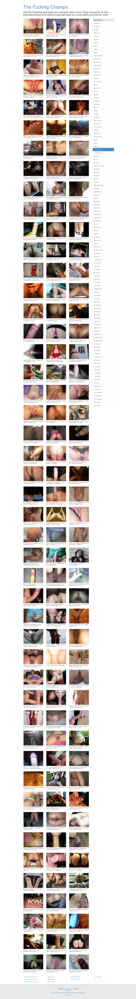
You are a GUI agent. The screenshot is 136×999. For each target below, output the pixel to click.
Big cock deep (97, 59)
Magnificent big (98, 289)
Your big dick (97, 379)
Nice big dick (97, 295)
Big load (96, 146)
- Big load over (98, 153)
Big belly (96, 36)
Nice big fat (97, 298)
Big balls (96, 29)
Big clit (95, 52)
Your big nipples (98, 392)
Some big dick (97, 318)
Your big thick (97, 402)
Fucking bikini (98, 977)
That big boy (97, 344)
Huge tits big (97, 279)
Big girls (96, 107)
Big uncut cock (97, 240)
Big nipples (96, 175)
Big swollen (97, 204)
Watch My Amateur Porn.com (31, 981)
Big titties (96, 230)
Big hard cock (97, 123)
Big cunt (96, 91)
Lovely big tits (97, 285)
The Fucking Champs (45, 6)
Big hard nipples (98, 127)
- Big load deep (98, 149)
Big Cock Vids (51, 977)
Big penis (96, 182)
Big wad (96, 243)
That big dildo (97, 350)
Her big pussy (97, 263)
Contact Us (68, 990)
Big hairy (96, 114)
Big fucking (96, 104)
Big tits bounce (97, 227)
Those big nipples (98, 357)
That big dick (97, 347)
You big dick (97, 370)
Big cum (96, 85)
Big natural (96, 169)
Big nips (96, 178)
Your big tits (97, 405)
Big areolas (97, 26)
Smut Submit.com (75, 979)
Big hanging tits (98, 120)
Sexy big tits (97, 315)
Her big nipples (98, 259)
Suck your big (97, 327)
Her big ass (97, 256)
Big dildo (96, 98)
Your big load (97, 389)
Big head (96, 130)
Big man (96, 159)
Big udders (96, 237)
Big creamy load (98, 81)
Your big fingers (98, 386)
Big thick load (97, 211)
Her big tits (96, 266)
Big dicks (96, 94)
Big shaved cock (98, 191)
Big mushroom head (99, 166)
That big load (97, 353)
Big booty (96, 42)
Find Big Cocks (51, 981)
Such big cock (97, 324)
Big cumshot (97, 88)
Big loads (96, 156)
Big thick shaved (98, 214)
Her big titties (97, 269)
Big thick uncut (97, 217)
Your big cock (97, 376)
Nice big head (97, 305)
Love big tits (97, 282)
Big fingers (96, 101)
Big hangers (97, 117)
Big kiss (96, 140)
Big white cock (97, 247)
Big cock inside (97, 65)
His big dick (97, 276)
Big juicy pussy (97, 136)
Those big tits (97, 360)
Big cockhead (97, 75)
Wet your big (97, 366)
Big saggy (96, 188)
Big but (96, 46)
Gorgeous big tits (98, 250)
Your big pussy (97, 396)
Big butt (96, 49)
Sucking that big (98, 337)
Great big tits (97, 253)
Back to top (68, 995)
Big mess (96, 162)
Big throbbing (97, 221)
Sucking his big (98, 334)
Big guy (96, 110)
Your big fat (97, 383)
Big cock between (98, 55)
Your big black (97, 373)
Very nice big (97, 363)
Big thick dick (97, 208)
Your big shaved (98, 399)
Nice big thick (97, 308)
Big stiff (96, 198)
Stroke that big (97, 321)
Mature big (96, 292)
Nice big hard (97, 302)
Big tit (95, 224)
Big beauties (97, 33)
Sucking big (97, 331)
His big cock (97, 272)
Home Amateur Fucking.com (31, 977)
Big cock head (97, 62)
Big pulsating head (98, 185)
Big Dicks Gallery (75, 977)
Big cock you (97, 72)
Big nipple (96, 172)
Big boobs (96, 39)
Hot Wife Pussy (51, 979)
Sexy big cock (97, 311)
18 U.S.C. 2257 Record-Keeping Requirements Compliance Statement (68, 992)
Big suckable (97, 201)
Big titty (96, 234)
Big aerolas (97, 23)
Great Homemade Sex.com (31, 979)
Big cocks (96, 78)
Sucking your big (98, 340)
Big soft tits (96, 195)
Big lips (96, 143)
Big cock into (97, 68)
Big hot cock (97, 133)
